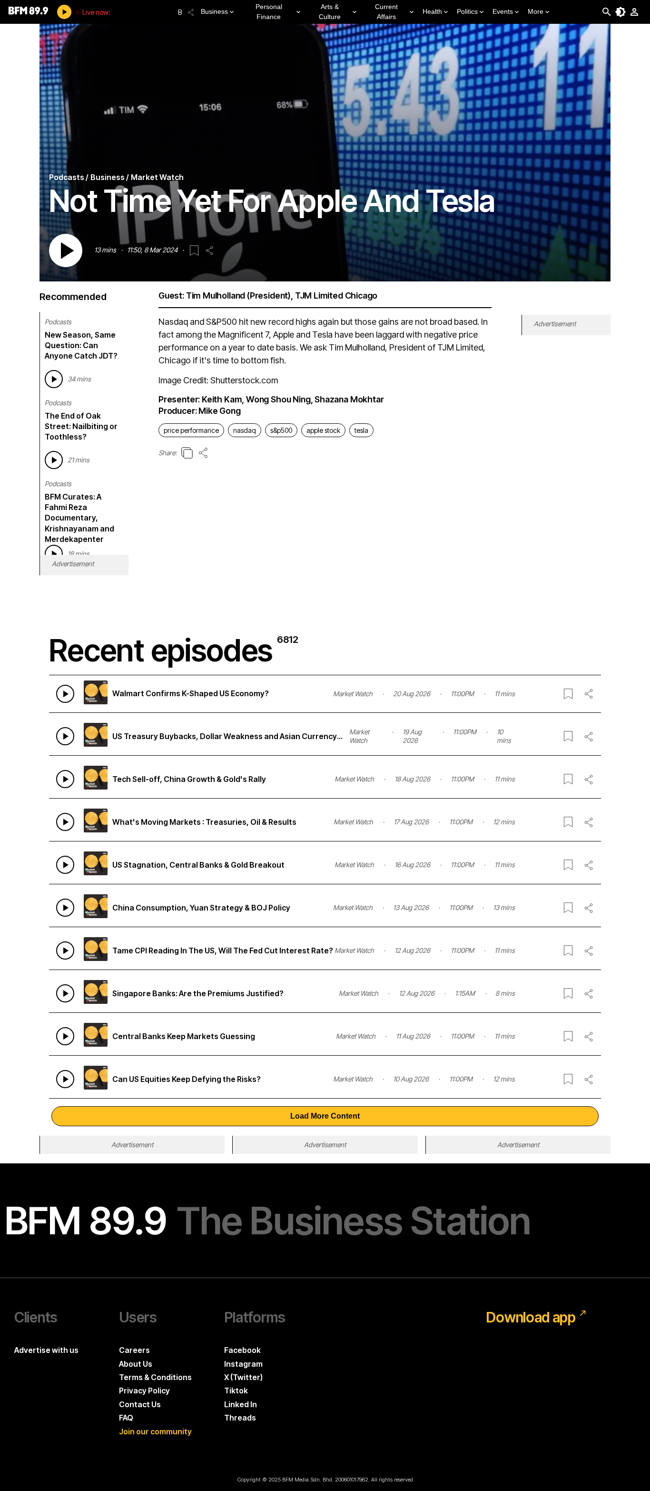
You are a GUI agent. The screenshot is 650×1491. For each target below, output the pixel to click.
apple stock (323, 430)
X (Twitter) (243, 1377)
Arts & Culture (330, 11)
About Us (135, 1364)
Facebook (242, 1350)
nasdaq (244, 430)
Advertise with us (46, 1350)
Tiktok (236, 1390)
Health (432, 11)
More (535, 11)
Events (502, 11)
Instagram (243, 1364)
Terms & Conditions (155, 1377)
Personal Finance (269, 11)
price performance (191, 430)
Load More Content (325, 1116)
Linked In (240, 1404)
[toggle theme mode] (620, 12)
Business (214, 11)
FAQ (126, 1417)
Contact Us (140, 1404)
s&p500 (281, 430)
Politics (467, 11)
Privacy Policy (144, 1390)
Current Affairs (386, 11)
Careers (134, 1350)
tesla (361, 430)
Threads (240, 1417)
